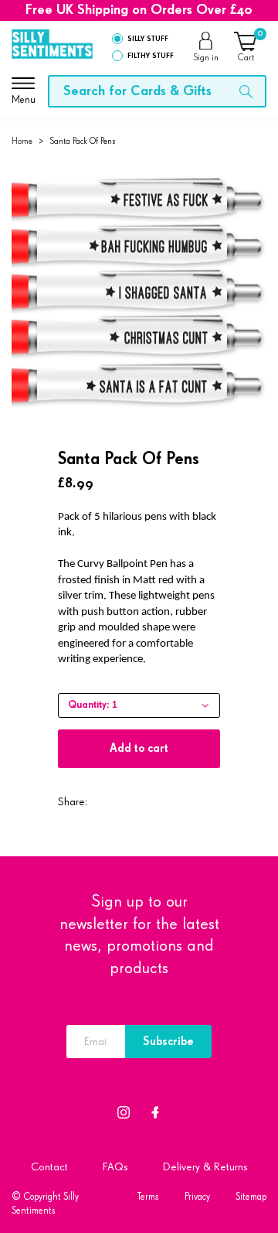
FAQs (115, 1167)
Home (22, 141)
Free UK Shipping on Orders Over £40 (139, 10)
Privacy (197, 1197)
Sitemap (251, 1197)
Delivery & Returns (205, 1167)
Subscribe (168, 1041)
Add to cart (139, 748)
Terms (148, 1197)
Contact (49, 1167)
